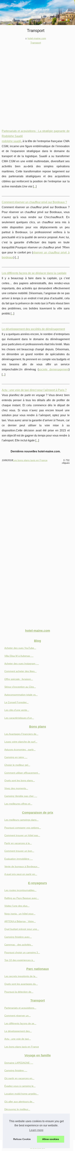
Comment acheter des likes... (20, 671)
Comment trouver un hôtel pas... (22, 835)
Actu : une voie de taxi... (17, 1038)
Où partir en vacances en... (19, 1078)
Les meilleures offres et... (18, 803)
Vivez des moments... (16, 788)
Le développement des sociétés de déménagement (33, 329)
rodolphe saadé (11, 141)
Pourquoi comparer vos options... (22, 827)
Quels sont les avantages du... (21, 984)
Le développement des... (18, 1031)
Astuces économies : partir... (20, 749)
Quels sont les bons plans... (19, 780)
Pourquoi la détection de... (18, 991)
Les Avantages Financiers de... (21, 734)
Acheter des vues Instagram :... (21, 663)
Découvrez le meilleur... (17, 1109)
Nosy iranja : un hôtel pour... (19, 913)
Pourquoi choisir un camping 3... (22, 952)
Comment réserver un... (17, 1015)
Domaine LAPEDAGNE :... (18, 1062)
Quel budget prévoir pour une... (21, 929)
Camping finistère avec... (18, 936)
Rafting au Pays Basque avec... (21, 898)
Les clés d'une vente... (16, 710)
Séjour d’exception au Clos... (20, 686)
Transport (35, 42)
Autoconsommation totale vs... (21, 694)
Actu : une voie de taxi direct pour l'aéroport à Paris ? (34, 390)
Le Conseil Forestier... (16, 702)
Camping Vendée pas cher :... (20, 796)
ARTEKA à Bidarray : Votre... (20, 921)
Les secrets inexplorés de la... (20, 976)
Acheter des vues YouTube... (20, 648)
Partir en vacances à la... (18, 843)
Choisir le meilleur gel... (17, 764)
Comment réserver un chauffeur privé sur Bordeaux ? (34, 202)
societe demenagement (54, 369)
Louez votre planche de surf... (20, 741)
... (35, 186)
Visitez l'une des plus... (16, 905)
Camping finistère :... (15, 1070)
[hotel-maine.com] (37, 12)
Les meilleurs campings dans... (21, 819)
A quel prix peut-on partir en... (20, 874)
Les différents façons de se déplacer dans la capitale (34, 273)
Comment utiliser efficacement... (22, 772)
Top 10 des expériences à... (19, 960)
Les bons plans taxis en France (30, 460)
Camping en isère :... (15, 757)
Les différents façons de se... (20, 1023)
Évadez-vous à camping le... (20, 1086)
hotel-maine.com (37, 38)
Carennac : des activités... (18, 944)
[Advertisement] (37, 84)
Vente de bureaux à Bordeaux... (21, 866)
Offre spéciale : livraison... (18, 679)
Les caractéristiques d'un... (19, 717)
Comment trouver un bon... (19, 850)
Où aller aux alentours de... (19, 1101)
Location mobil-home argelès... (21, 1093)
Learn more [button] (36, 1130)
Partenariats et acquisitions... (20, 1007)
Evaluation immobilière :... (18, 858)
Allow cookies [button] (50, 1139)
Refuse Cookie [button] (22, 1139)
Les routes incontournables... (20, 890)
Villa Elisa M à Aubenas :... (18, 655)
